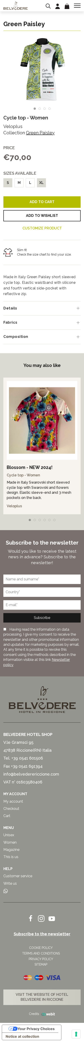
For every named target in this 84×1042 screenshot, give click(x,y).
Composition (15, 336)
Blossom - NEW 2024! (29, 467)
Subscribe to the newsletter (42, 934)
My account (13, 801)
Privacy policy (41, 959)
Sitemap (40, 964)
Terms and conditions (41, 953)
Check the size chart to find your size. (44, 254)
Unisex (8, 835)
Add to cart (42, 202)
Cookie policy (41, 948)
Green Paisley (40, 132)
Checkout (11, 808)
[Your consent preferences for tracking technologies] (76, 1034)
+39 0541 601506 (27, 758)
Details (10, 308)
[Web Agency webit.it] (47, 1014)
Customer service (17, 876)
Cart (6, 816)
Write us (10, 883)
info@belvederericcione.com (31, 774)
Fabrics (10, 322)
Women (39, 118)
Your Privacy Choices (36, 1028)
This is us (10, 857)
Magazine (11, 849)
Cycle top (14, 118)
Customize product (42, 228)
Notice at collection (22, 1036)
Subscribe (42, 618)
